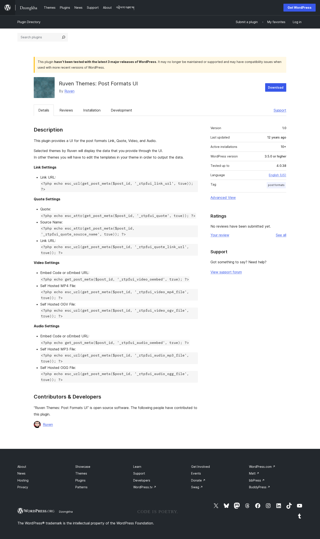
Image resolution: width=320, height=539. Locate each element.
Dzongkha (66, 511)
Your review (220, 235)
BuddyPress (259, 487)
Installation (92, 110)
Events (196, 473)
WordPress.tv (144, 487)
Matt (254, 473)
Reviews (66, 110)
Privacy (22, 487)
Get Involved (200, 466)
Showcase (82, 466)
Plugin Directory (28, 22)
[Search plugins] (63, 37)
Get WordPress (300, 7)
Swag (197, 487)
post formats (276, 185)
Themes (81, 473)
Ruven (69, 91)
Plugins (80, 480)
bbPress (257, 480)
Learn (137, 466)
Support (280, 110)
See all (281, 235)
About (21, 466)
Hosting (23, 480)
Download (275, 87)
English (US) (277, 175)
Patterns (81, 487)
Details (43, 110)
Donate (198, 480)
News (21, 473)
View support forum (226, 272)
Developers (141, 480)
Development (121, 110)
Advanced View (223, 197)
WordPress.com (262, 466)
